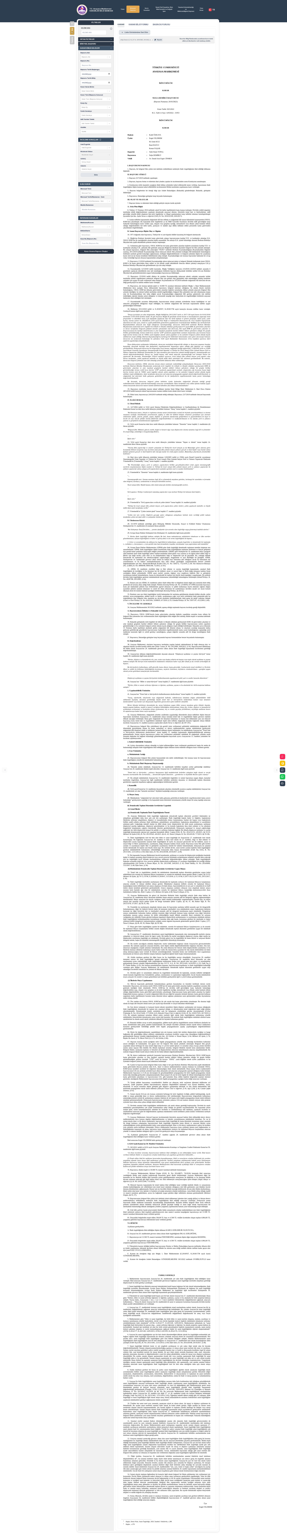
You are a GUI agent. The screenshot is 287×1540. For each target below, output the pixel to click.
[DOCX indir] (282, 770)
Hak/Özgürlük (85, 144)
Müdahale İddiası (86, 151)
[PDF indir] (282, 756)
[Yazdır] (282, 783)
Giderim (83, 166)
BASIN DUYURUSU (161, 24)
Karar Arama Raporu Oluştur (96, 251)
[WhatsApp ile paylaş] (282, 776)
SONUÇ (83, 159)
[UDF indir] (282, 763)
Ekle (96, 175)
